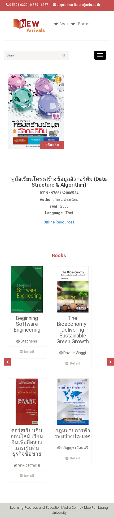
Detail (29, 352)
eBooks (82, 24)
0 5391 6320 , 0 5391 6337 (28, 5)
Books (65, 24)
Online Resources (58, 222)
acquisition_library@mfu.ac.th (78, 5)
